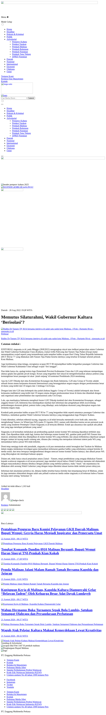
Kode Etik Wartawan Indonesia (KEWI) (24, 672)
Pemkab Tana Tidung (21, 54)
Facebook (11, 679)
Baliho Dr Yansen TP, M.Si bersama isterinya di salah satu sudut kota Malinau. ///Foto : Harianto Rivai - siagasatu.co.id (53, 338)
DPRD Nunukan (19, 56)
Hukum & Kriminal (15, 34)
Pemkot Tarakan (19, 44)
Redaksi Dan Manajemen (12, 79)
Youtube (10, 687)
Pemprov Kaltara (19, 42)
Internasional (12, 64)
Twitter (10, 684)
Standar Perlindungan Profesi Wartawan (24, 670)
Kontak (4, 81)
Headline (10, 32)
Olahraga (11, 69)
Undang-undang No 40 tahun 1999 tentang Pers (27, 675)
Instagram (11, 682)
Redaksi (4, 505)
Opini (9, 71)
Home (9, 29)
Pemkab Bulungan (20, 49)
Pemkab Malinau (19, 47)
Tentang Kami (7, 76)
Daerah (10, 59)
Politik (9, 37)
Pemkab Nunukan (20, 52)
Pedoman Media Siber (16, 667)
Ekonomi (11, 66)
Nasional (10, 61)
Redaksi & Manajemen (17, 665)
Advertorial (12, 39)
